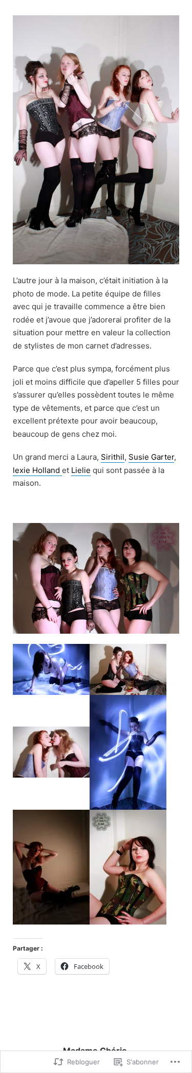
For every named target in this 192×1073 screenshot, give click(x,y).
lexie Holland (37, 470)
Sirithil (112, 457)
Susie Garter (151, 457)
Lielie (81, 470)
